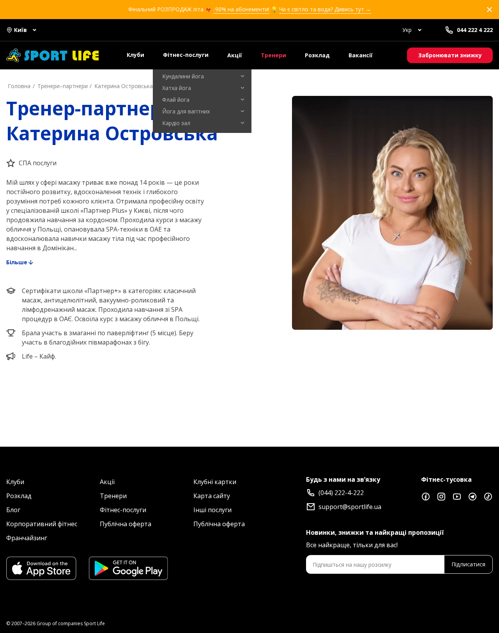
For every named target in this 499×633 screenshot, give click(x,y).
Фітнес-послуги (186, 54)
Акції (234, 55)
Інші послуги (212, 510)
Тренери (273, 55)
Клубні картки (214, 481)
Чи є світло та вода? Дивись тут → (325, 9)
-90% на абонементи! (241, 9)
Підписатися (468, 564)
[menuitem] (202, 76)
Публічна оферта (125, 524)
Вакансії (361, 55)
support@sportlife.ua (350, 506)
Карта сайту (211, 496)
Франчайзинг (26, 538)
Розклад (317, 55)
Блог (13, 510)
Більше (16, 262)
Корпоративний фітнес (41, 524)
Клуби (135, 54)
